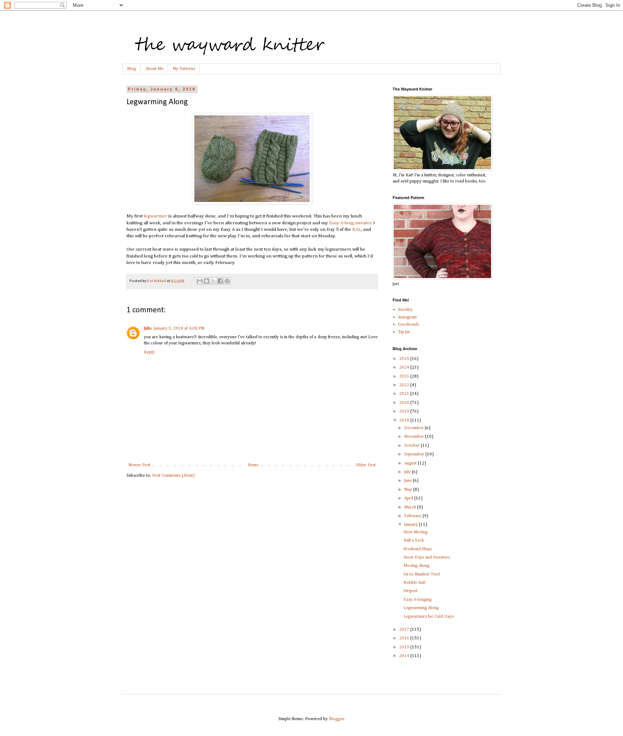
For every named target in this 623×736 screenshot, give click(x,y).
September (414, 454)
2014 (404, 656)
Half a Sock (413, 540)
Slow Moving (415, 532)
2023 (404, 376)
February (413, 516)
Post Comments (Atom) (173, 475)
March (410, 507)
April (409, 498)
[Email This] (199, 281)
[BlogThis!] (206, 281)
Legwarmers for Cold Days (428, 616)
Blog (131, 69)
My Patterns (184, 69)
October (412, 446)
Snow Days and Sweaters (426, 557)
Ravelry (405, 310)
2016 (404, 638)
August (411, 463)
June (408, 481)
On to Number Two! (421, 574)
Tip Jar (404, 332)
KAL (356, 229)
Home (253, 465)
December (414, 428)
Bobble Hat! (414, 583)
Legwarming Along (421, 608)
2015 (404, 647)
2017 (404, 629)
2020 (404, 403)
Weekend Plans (417, 549)
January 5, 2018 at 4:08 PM (179, 328)
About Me (154, 69)
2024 (404, 367)
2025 (404, 359)
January (411, 525)
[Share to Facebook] (220, 281)
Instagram (407, 317)
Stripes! (410, 591)
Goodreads (408, 324)
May (408, 490)
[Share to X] (213, 281)
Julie (147, 328)
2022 (404, 385)
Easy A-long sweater (350, 223)
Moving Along (416, 566)
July (408, 472)
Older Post (366, 465)
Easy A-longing (417, 600)
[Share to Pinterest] (227, 281)
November (414, 437)
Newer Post (139, 465)
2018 (404, 420)
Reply (149, 352)
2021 (404, 394)
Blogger (336, 719)
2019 (404, 411)
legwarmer (155, 216)
